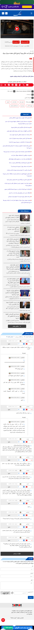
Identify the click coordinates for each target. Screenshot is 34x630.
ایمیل (32, 573)
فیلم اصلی (23, 47)
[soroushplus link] (12, 85)
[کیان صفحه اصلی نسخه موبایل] (17, 628)
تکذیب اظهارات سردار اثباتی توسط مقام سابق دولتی (18, 131)
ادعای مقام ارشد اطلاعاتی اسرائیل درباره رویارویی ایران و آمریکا (12, 267)
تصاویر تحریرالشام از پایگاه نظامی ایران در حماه (19, 163)
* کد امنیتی (30, 592)
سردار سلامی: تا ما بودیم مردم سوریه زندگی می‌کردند (18, 170)
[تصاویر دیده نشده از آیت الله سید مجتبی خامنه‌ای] (25, 229)
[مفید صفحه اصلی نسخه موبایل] (17, 6)
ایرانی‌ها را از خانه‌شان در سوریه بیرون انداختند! (19, 142)
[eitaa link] (20, 85)
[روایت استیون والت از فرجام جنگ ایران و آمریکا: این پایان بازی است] (25, 253)
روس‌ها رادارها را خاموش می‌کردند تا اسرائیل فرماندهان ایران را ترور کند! (17, 147)
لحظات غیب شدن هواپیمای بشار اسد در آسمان (19, 193)
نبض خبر (22, 102)
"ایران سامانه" (13, 618)
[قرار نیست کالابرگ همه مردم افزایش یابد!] (25, 305)
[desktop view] (6, 13)
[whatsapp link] (1, 85)
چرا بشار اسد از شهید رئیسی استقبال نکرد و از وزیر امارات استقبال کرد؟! (18, 185)
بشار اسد (14, 102)
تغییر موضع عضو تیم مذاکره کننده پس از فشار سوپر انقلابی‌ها (13, 281)
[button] (17, 29)
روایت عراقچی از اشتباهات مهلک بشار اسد (20, 155)
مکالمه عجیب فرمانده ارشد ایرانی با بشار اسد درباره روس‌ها (17, 152)
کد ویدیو (17, 42)
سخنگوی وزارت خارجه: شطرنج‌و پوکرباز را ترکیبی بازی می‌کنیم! (12, 293)
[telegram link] (5, 85)
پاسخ (9, 343)
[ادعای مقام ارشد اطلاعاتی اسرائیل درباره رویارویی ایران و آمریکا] (25, 267)
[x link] (23, 85)
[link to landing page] (17, 13)
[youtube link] (27, 85)
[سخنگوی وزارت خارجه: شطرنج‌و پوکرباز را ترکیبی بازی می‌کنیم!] (25, 293)
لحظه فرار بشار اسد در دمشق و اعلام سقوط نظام (19, 159)
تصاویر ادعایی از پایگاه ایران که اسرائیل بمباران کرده (18, 180)
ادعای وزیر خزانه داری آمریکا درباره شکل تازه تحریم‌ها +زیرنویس (13, 241)
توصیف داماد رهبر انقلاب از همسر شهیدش (12, 217)
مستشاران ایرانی (14, 106)
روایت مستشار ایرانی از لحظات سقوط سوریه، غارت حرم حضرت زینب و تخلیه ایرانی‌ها (18, 123)
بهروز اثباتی (29, 106)
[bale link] (9, 85)
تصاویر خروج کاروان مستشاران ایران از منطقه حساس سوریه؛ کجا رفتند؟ (17, 175)
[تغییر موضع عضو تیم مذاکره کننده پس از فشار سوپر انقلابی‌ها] (25, 281)
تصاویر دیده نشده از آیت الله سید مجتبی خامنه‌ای (13, 229)
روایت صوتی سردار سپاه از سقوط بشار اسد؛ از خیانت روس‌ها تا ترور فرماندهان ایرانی (17, 201)
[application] (17, 29)
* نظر (32, 580)
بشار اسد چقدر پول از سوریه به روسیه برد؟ (20, 166)
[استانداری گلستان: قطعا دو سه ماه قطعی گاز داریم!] (25, 316)
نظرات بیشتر (17, 554)
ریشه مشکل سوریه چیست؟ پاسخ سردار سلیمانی (19, 197)
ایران (8, 102)
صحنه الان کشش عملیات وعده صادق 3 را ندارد (19, 138)
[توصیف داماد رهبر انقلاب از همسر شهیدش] (25, 218)
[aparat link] (31, 85)
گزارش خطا (10, 91)
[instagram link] (16, 85)
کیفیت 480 (22, 50)
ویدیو (22, 106)
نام (32, 566)
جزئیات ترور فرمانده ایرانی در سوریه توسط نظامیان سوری (17, 189)
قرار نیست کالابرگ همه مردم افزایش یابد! (12, 304)
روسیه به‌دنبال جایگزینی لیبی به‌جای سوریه (20, 127)
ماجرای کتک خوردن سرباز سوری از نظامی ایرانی (19, 118)
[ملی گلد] (17, 2)
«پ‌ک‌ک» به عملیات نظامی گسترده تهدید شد (20, 135)
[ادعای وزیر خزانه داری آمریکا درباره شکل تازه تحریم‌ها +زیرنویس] (25, 241)
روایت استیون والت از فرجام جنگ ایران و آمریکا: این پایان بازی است (13, 254)
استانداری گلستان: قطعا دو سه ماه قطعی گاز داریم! (12, 316)
